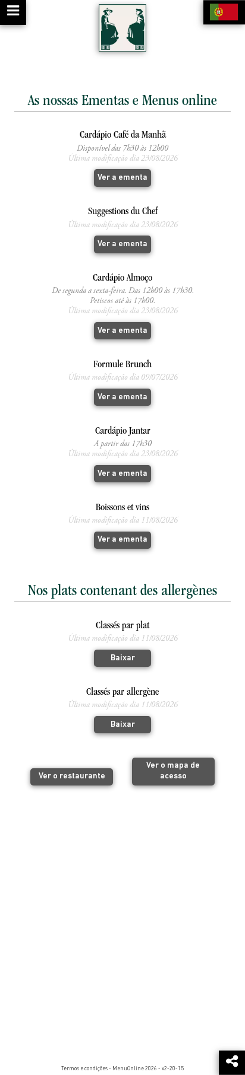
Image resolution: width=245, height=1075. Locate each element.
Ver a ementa (122, 177)
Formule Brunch (122, 365)
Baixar (123, 658)
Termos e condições (84, 1068)
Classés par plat (122, 626)
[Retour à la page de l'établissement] (122, 28)
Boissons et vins (122, 508)
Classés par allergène (122, 693)
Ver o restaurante (72, 776)
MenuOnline (128, 1068)
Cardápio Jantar (122, 432)
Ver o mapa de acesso (173, 771)
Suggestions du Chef (123, 212)
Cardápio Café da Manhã (123, 136)
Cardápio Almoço (122, 278)
